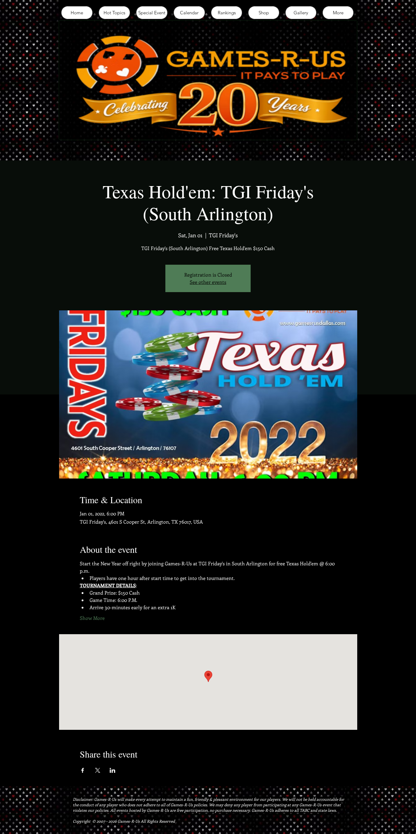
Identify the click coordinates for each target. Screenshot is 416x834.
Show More (92, 618)
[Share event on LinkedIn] (112, 770)
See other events (208, 282)
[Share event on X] (97, 770)
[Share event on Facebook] (83, 770)
